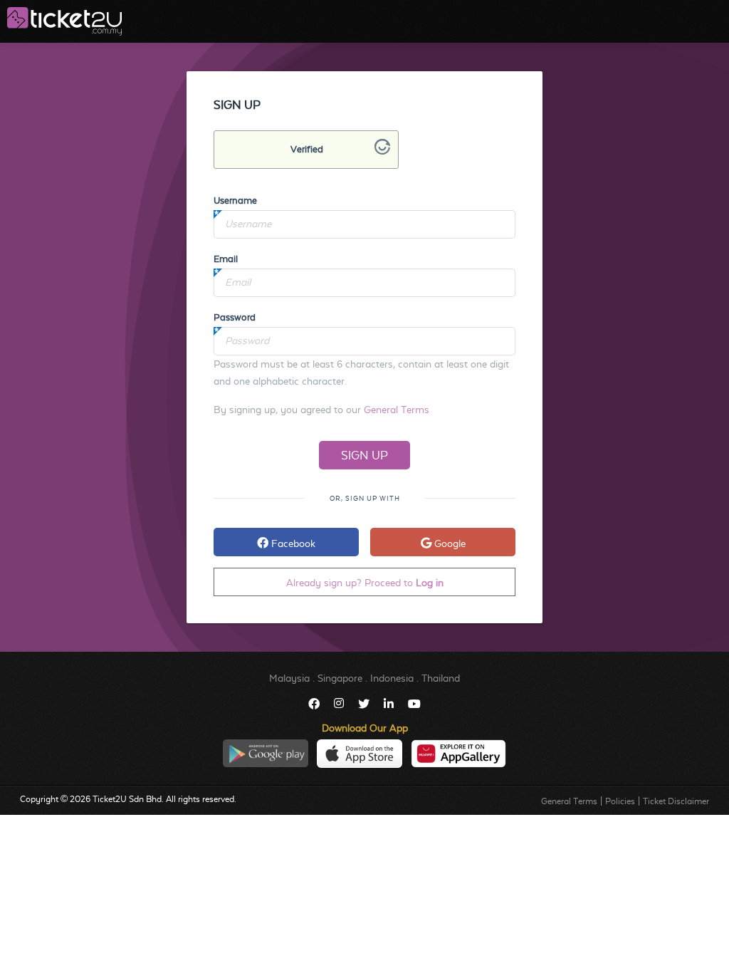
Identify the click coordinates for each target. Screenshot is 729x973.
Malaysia (289, 678)
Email (226, 259)
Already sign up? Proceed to (365, 582)
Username (235, 200)
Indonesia (392, 678)
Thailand (440, 678)
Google (448, 543)
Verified (306, 149)
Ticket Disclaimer (676, 801)
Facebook (291, 543)
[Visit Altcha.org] (382, 151)
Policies (620, 801)
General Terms (396, 409)
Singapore (340, 678)
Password (235, 317)
